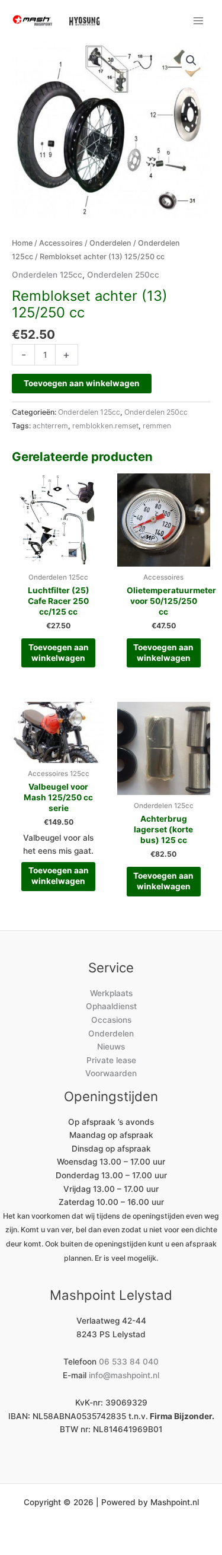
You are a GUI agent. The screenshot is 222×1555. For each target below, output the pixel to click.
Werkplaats (111, 993)
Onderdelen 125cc (47, 274)
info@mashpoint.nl (124, 1375)
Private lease (111, 1060)
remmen (157, 425)
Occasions (111, 1020)
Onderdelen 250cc (123, 274)
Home (22, 243)
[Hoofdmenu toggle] (198, 20)
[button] (191, 60)
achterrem (50, 425)
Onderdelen (110, 243)
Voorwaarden (111, 1073)
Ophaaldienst (111, 1006)
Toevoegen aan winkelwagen (82, 383)
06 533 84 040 (129, 1361)
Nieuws (111, 1046)
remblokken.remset (105, 425)
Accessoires (61, 243)
